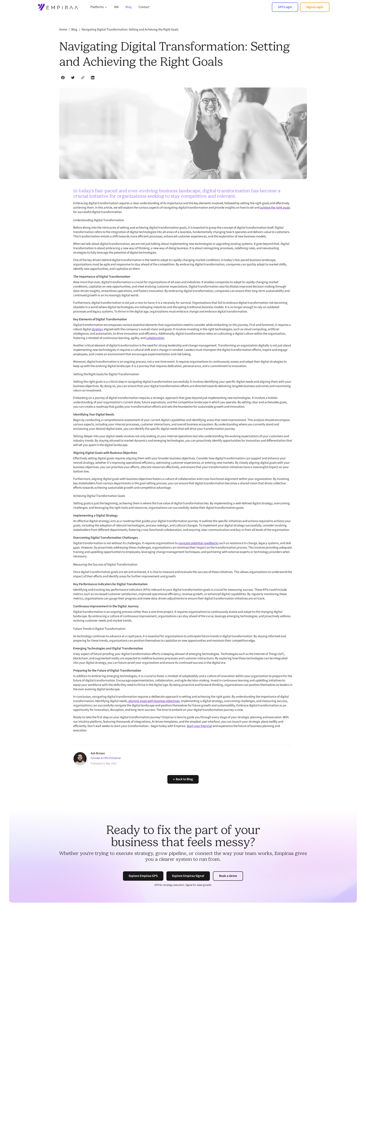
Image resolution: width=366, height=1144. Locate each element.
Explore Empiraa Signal (188, 876)
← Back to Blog (183, 779)
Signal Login (314, 7)
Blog (128, 7)
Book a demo (228, 876)
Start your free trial (199, 726)
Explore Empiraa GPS (143, 876)
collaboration (155, 338)
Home (63, 29)
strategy (97, 329)
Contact (144, 7)
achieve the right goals (275, 207)
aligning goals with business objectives (154, 701)
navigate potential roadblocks (198, 543)
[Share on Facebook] (63, 77)
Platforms (97, 7)
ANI (116, 7)
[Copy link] (83, 77)
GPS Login (285, 7)
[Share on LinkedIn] (92, 77)
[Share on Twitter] (73, 77)
